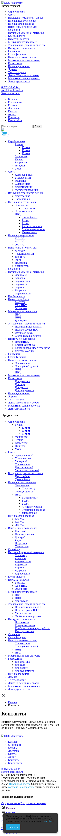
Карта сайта (15, 120)
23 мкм (26, 153)
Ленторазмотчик (24, 350)
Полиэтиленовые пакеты (22, 57)
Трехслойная (22, 199)
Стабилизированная (33, 229)
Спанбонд (14, 29)
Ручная (19, 144)
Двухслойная (22, 195)
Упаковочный (23, 177)
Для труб (20, 256)
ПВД (18, 214)
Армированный (24, 174)
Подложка (21, 262)
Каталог (12, 99)
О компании (15, 102)
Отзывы (12, 105)
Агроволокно (22, 293)
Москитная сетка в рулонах (24, 78)
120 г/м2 (20, 238)
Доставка (13, 108)
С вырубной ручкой (26, 366)
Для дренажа (22, 381)
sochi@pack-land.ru (12, 90)
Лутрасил (20, 290)
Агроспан (20, 278)
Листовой (20, 250)
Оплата (12, 111)
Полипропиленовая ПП (28, 326)
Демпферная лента (19, 81)
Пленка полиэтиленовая (22, 20)
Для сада (20, 384)
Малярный (21, 180)
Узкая (18, 168)
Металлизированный (27, 189)
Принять (13, 827)
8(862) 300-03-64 (10, 87)
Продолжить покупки (33, 803)
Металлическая (24, 332)
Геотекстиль (15, 63)
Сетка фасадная (17, 54)
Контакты (13, 117)
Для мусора (21, 320)
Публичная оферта (19, 783)
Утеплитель (21, 265)
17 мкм (26, 147)
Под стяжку (28, 208)
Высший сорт (29, 217)
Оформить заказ (10, 803)
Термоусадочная (24, 211)
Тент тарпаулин (17, 72)
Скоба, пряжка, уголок (28, 335)
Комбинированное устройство (32, 347)
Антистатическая (32, 226)
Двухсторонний (24, 186)
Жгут (18, 259)
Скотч (11, 14)
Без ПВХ (20, 302)
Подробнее (48, 821)
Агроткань (21, 284)
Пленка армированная (21, 23)
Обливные (21, 308)
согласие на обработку (21, 787)
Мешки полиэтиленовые (22, 42)
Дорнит (12, 69)
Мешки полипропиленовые (24, 60)
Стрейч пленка (16, 11)
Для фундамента (24, 390)
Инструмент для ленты (21, 48)
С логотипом (22, 183)
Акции (12, 114)
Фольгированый (24, 253)
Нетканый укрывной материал (26, 32)
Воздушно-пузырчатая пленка (25, 17)
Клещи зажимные (25, 344)
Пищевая (20, 165)
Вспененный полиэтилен (22, 26)
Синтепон (14, 51)
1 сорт (25, 220)
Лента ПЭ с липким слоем (23, 75)
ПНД (18, 317)
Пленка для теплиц (19, 66)
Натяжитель (22, 341)
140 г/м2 (20, 241)
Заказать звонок (10, 93)
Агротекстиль (23, 281)
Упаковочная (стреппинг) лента (26, 45)
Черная (19, 159)
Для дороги (21, 387)
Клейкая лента (16, 35)
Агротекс (20, 287)
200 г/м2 (20, 244)
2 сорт (25, 223)
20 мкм (26, 150)
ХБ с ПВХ (21, 305)
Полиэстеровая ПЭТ (27, 329)
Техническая (22, 205)
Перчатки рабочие (18, 38)
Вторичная (21, 162)
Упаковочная (29, 232)
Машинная (21, 156)
